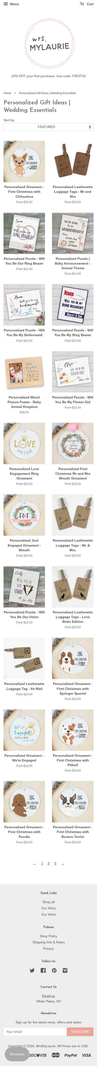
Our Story (48, 908)
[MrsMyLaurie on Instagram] (65, 971)
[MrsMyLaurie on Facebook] (43, 971)
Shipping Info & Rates (48, 942)
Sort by (9, 120)
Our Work (48, 914)
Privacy (48, 948)
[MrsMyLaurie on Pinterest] (54, 971)
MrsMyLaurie (46, 1046)
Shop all (49, 902)
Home (7, 93)
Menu (14, 4)
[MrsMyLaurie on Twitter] (32, 971)
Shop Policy (48, 936)
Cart (89, 4)
